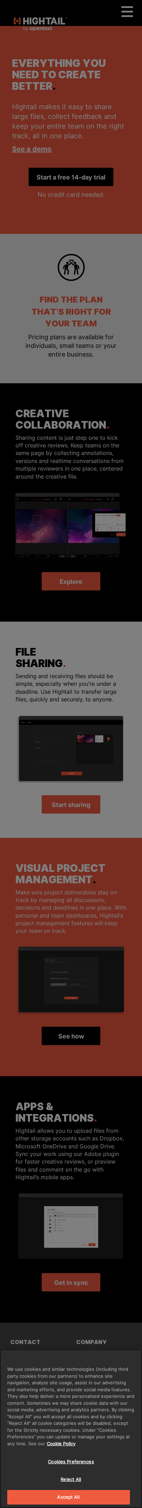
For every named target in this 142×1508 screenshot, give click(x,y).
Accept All (68, 1497)
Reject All (71, 1479)
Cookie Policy (61, 1443)
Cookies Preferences (71, 1461)
